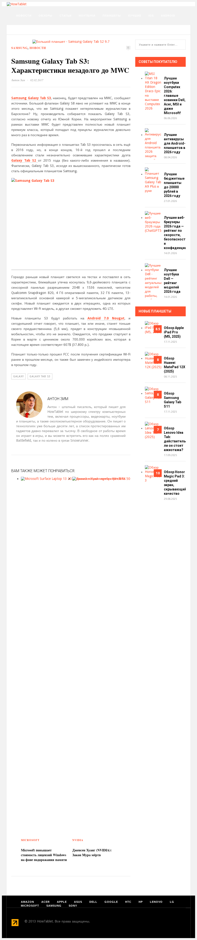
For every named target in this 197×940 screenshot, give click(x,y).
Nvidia (77, 840)
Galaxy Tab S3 (40, 376)
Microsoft (30, 840)
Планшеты (112, 15)
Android (168, 15)
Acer (45, 901)
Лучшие (134, 15)
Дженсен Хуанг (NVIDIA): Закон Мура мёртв (92, 852)
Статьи (66, 15)
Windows (23, 27)
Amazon (27, 901)
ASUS (78, 901)
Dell (93, 901)
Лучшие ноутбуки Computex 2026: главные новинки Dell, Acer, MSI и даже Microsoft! (174, 95)
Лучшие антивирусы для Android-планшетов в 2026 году (174, 143)
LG (172, 901)
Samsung (19, 48)
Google (111, 901)
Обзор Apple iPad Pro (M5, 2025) (174, 332)
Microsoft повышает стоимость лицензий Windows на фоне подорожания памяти (44, 855)
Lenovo (156, 901)
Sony (73, 905)
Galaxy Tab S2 (24, 160)
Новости (23, 15)
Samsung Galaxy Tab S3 (31, 98)
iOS (151, 15)
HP (141, 901)
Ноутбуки (87, 15)
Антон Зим (18, 80)
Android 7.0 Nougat (105, 318)
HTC (128, 901)
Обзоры (45, 15)
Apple (62, 901)
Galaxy (18, 376)
